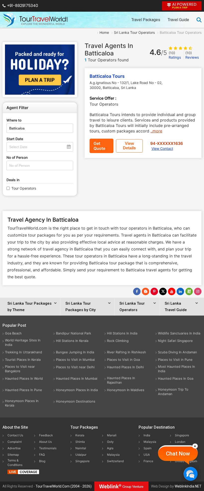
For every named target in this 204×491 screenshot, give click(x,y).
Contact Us (15, 435)
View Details (129, 145)
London (180, 442)
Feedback (46, 435)
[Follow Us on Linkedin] (180, 291)
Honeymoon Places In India (77, 390)
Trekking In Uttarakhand (23, 352)
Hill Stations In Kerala (72, 341)
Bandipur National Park (73, 333)
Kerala (79, 435)
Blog (42, 461)
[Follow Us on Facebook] (137, 291)
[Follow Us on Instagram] (198, 291)
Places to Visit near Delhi (75, 367)
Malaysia (113, 454)
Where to (13, 120)
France (148, 461)
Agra (110, 448)
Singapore (82, 461)
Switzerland (115, 461)
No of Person (17, 157)
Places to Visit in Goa (123, 360)
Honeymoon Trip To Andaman (173, 391)
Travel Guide (178, 19)
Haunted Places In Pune (23, 390)
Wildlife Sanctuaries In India (179, 333)
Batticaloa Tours (107, 76)
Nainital (80, 448)
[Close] (195, 446)
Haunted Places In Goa (175, 378)
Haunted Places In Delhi (125, 367)
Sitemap (13, 454)
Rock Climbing (118, 341)
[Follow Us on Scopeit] (189, 291)
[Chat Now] (190, 474)
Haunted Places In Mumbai (76, 378)
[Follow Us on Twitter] (163, 291)
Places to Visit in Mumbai (75, 360)
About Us (45, 442)
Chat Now (178, 453)
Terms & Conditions (14, 462)
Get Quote (99, 146)
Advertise (14, 448)
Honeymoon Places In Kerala (22, 403)
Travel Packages (145, 19)
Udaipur (80, 454)
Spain (148, 448)
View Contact (162, 148)
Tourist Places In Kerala (23, 360)
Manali (111, 435)
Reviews (192, 55)
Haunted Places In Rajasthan (121, 380)
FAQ (42, 454)
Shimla (80, 442)
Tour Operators (23, 188)
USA (147, 454)
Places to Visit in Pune (175, 360)
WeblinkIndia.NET (188, 486)
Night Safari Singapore (175, 341)
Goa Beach (13, 333)
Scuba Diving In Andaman (177, 352)
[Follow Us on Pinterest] (154, 291)
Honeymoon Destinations (75, 401)
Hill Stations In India (122, 333)
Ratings (175, 55)
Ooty (110, 442)
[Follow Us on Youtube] (171, 291)
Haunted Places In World (24, 378)
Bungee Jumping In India (75, 352)
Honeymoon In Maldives (125, 390)
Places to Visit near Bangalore (20, 369)
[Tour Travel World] (35, 20)
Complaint (14, 442)
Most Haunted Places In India (176, 369)
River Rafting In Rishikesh (126, 352)
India (147, 435)
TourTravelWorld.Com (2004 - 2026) (64, 486)
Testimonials (47, 448)
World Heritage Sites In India (23, 342)
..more (156, 130)
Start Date (14, 139)
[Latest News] (145, 291)
